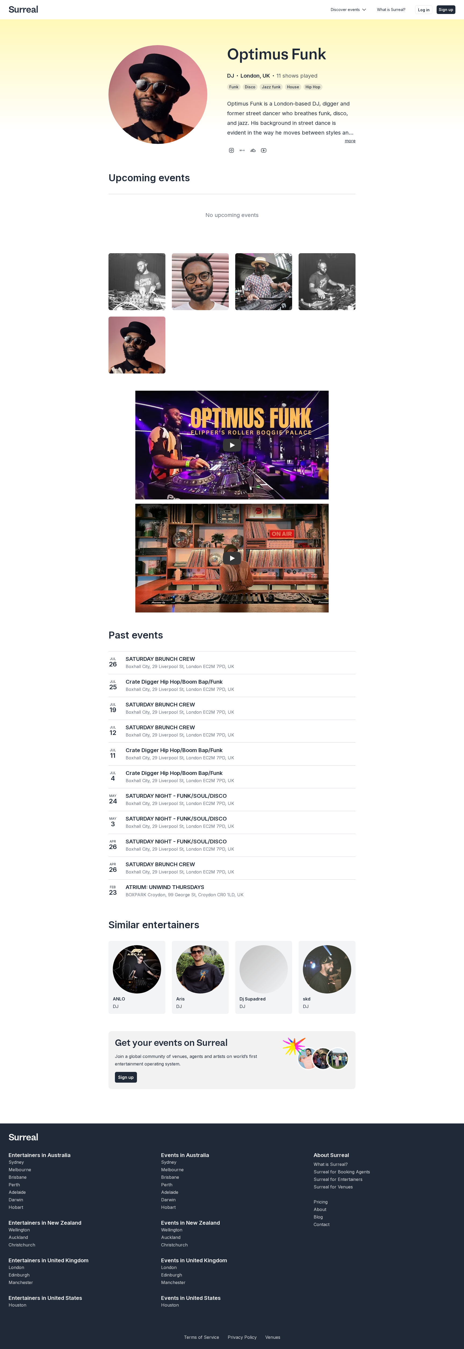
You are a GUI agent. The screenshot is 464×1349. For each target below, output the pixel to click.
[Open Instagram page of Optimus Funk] (231, 150)
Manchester (21, 1282)
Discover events (345, 9)
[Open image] (136, 281)
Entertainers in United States (45, 1298)
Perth (14, 1184)
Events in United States (191, 1298)
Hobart (16, 1207)
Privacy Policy (242, 1337)
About (320, 1209)
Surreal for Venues (333, 1187)
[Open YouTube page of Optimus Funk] (263, 150)
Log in (424, 10)
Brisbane (18, 1177)
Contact (321, 1224)
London (16, 1267)
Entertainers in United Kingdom (49, 1260)
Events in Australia (185, 1155)
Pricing (321, 1202)
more (350, 140)
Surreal (23, 9)
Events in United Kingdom (194, 1260)
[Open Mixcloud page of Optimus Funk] (242, 150)
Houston (17, 1305)
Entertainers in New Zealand (45, 1223)
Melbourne (20, 1169)
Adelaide (17, 1192)
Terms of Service (201, 1337)
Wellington (19, 1229)
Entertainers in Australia (40, 1155)
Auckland (18, 1237)
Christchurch (22, 1245)
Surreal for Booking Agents (342, 1171)
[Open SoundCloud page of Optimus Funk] (253, 150)
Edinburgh (19, 1275)
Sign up (446, 9)
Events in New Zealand (190, 1223)
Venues (272, 1337)
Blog (318, 1217)
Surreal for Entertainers (338, 1179)
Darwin (16, 1199)
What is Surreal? (391, 9)
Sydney (16, 1162)
